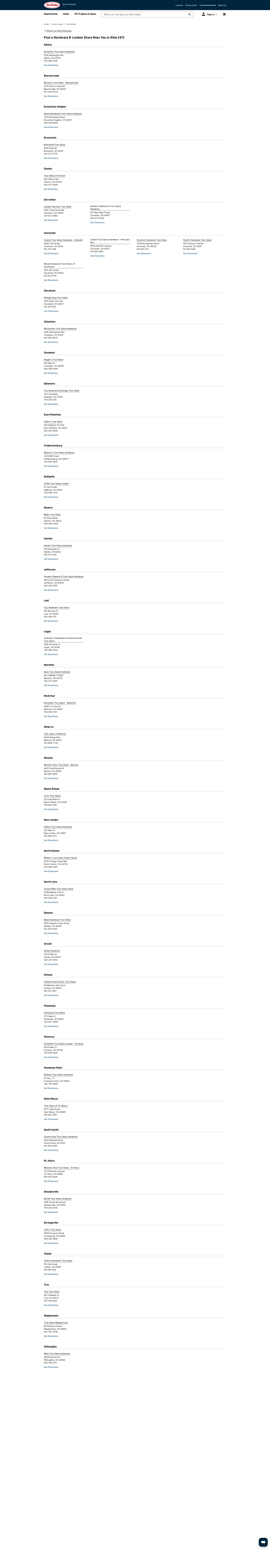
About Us (222, 5)
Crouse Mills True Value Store (58, 889)
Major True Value (52, 514)
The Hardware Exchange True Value (61, 390)
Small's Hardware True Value (197, 240)
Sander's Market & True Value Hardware (64, 576)
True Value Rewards (207, 5)
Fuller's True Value (53, 421)
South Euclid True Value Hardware (61, 1136)
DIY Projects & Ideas (85, 14)
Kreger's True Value (53, 359)
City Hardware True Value (56, 607)
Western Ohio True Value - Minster (61, 765)
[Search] (189, 14)
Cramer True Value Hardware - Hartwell (63, 240)
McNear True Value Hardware (58, 1075)
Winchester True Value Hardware (60, 328)
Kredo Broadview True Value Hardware (63, 113)
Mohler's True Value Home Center (60, 858)
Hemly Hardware (52, 951)
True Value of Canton (54, 175)
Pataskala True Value (54, 1013)
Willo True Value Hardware (57, 1353)
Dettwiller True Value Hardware (59, 51)
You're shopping (69, 4)
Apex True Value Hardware (57, 672)
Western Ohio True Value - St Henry (61, 1167)
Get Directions (51, 65)
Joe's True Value (52, 796)
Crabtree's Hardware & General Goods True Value (63, 639)
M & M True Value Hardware (57, 1198)
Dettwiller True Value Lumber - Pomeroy (63, 1044)
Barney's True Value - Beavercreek (61, 82)
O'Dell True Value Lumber (56, 483)
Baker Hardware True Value (57, 920)
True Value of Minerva (55, 734)
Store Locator (191, 5)
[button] (209, 14)
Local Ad (179, 5)
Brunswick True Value (54, 144)
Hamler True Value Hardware (58, 545)
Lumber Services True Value (57, 206)
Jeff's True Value (52, 1229)
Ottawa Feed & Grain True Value (60, 982)
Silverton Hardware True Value (152, 240)
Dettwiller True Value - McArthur (60, 703)
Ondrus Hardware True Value (58, 1260)
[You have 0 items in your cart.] (224, 14)
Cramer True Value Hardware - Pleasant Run (110, 241)
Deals (66, 14)
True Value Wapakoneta (56, 1322)
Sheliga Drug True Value (56, 297)
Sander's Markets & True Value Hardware (105, 207)
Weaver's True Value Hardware (59, 452)
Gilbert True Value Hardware (58, 827)
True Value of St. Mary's (56, 1106)
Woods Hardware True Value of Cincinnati (59, 265)
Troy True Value (51, 1291)
